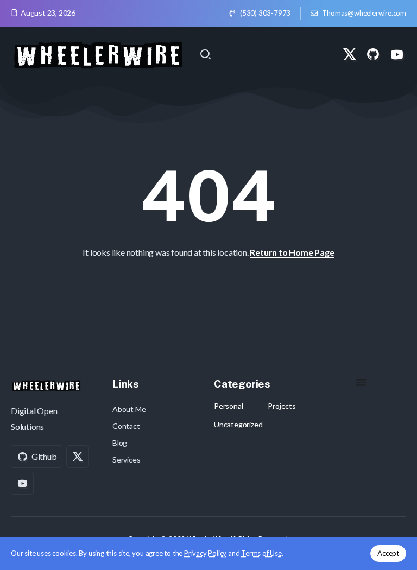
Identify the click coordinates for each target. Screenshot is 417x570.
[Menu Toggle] (361, 382)
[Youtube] (397, 54)
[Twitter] (349, 54)
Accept (388, 553)
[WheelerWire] (98, 53)
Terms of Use (261, 553)
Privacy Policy (205, 553)
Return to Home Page (292, 252)
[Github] (373, 54)
